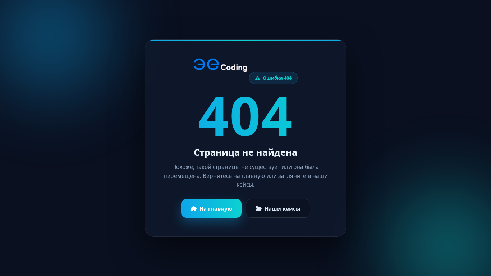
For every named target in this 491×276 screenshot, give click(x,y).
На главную (215, 208)
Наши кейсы (282, 208)
